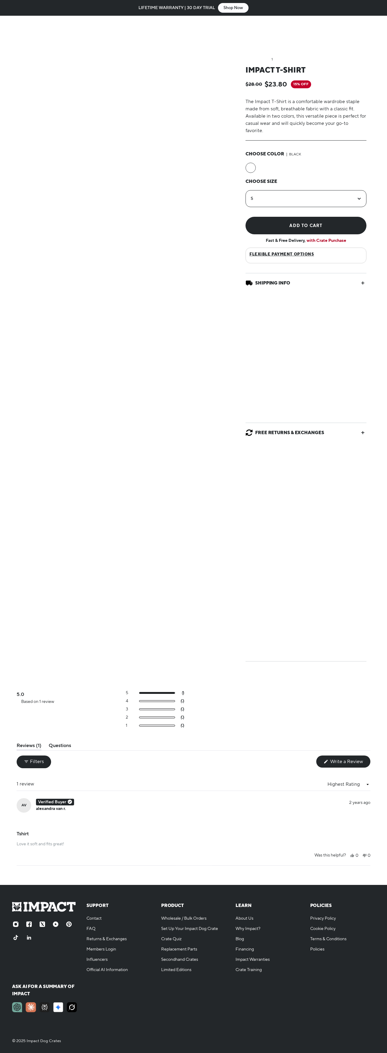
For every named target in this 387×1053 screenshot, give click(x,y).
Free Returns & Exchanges (289, 433)
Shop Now (233, 8)
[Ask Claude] (31, 1007)
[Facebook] (29, 924)
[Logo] (45, 34)
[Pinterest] (69, 924)
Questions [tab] (60, 746)
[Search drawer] (342, 34)
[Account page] (357, 34)
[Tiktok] (15, 937)
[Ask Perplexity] (45, 1007)
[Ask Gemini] (58, 1007)
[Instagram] (15, 924)
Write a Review (349, 763)
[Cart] (371, 34)
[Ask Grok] (72, 1007)
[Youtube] (55, 924)
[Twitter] (42, 924)
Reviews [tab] (29, 746)
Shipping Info (272, 283)
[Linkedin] (29, 937)
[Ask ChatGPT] (17, 1007)
